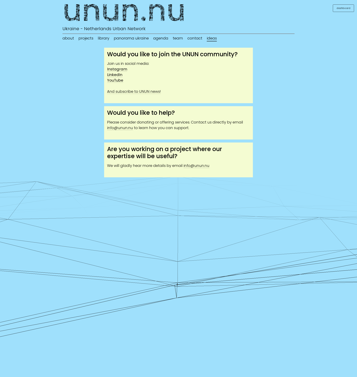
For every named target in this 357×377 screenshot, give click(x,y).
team (178, 38)
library (103, 38)
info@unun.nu (120, 127)
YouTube (115, 80)
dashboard (343, 8)
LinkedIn (114, 74)
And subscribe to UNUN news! (134, 91)
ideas (212, 38)
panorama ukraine (131, 38)
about (68, 38)
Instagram (117, 69)
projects (85, 38)
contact (194, 38)
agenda (160, 38)
